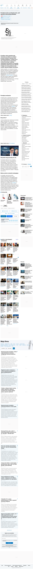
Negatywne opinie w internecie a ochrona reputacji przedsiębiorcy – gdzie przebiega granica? (26, 88)
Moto (21, 7)
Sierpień (28, 164)
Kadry (5, 7)
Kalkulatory (24, 115)
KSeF (32, 7)
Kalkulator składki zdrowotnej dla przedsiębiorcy (26, 117)
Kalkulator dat (23, 133)
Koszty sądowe (23, 138)
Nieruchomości (25, 7)
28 (27, 166)
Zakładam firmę (7, 325)
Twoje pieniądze (18, 8)
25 (23, 166)
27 (26, 166)
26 (24, 166)
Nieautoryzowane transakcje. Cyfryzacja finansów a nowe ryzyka (26, 92)
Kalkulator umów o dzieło (24, 123)
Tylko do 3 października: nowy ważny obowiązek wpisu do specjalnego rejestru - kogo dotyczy (26, 111)
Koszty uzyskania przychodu (25, 151)
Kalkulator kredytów (24, 126)
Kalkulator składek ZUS (24, 127)
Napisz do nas (15, 213)
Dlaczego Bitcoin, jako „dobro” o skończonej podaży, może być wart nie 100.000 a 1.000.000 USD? (26, 95)
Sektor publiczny (11, 8)
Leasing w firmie (22, 325)
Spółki (11, 325)
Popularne (23, 83)
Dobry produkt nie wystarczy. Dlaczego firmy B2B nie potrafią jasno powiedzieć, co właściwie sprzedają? (25, 109)
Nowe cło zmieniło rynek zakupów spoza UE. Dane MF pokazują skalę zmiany (26, 97)
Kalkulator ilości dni (24, 132)
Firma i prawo (22, 195)
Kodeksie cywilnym (9, 76)
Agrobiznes (24, 326)
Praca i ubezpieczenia (12, 326)
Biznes (8, 7)
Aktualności (2, 325)
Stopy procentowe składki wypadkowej (25, 150)
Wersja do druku (5, 213)
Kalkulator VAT (23, 128)
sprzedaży (14, 185)
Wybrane (29, 83)
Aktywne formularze (26, 135)
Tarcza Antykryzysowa (7, 327)
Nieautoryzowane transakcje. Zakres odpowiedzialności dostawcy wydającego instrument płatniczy (26, 86)
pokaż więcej (9, 511)
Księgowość (2, 7)
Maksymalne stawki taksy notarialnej (24, 157)
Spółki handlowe (23, 137)
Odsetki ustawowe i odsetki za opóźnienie (25, 145)
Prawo (15, 7)
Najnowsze (26, 83)
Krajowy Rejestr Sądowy (24, 141)
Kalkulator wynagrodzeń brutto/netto (24, 121)
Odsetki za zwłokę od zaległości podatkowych (25, 147)
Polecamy (22, 261)
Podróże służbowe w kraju (25, 152)
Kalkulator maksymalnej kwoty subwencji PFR (25, 130)
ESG (12, 327)
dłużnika (13, 107)
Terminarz (24, 164)
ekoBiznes (28, 326)
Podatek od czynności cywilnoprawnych (24, 154)
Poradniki (2, 327)
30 (30, 166)
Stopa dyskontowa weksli (24, 158)
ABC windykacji (12, 144)
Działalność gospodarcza (24, 136)
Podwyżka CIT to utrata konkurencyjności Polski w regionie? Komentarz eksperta (25, 104)
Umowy (10, 116)
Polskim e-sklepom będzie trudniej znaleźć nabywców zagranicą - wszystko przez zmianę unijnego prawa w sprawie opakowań (26, 90)
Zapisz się (9, 524)
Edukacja (29, 7)
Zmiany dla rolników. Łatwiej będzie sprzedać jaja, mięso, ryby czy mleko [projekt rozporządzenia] (26, 99)
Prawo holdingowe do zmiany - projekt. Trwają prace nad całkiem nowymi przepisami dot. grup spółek (26, 102)
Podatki (20, 326)
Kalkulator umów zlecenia (25, 122)
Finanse (17, 325)
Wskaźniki (24, 142)
